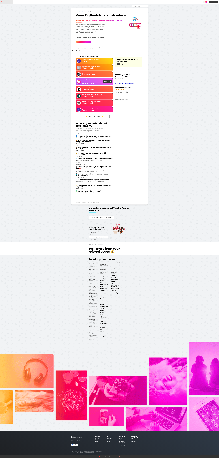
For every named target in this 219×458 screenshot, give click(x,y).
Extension (32, 1)
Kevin (83, 108)
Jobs (132, 438)
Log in (108, 439)
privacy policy (83, 452)
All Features (121, 439)
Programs (97, 438)
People (25, 1)
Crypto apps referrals (80, 11)
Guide (96, 441)
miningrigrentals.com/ (80, 164)
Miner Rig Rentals (93, 59)
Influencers (121, 444)
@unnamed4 (85, 73)
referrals (93, 288)
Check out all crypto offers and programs (101, 217)
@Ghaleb (84, 66)
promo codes (103, 317)
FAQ (80, 50)
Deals (20, 1)
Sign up (108, 441)
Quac (83, 87)
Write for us (133, 441)
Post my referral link (83, 42)
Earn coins (121, 441)
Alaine (83, 59)
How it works (93, 239)
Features (16, 1)
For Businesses (122, 445)
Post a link (109, 438)
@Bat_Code (84, 94)
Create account (213, 1)
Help (120, 446)
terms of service (91, 452)
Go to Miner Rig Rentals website (125, 83)
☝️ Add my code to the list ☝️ (94, 116)
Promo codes (75, 50)
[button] (98, 237)
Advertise (133, 439)
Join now (107, 81)
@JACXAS (84, 101)
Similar (84, 50)
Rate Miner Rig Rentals (121, 94)
